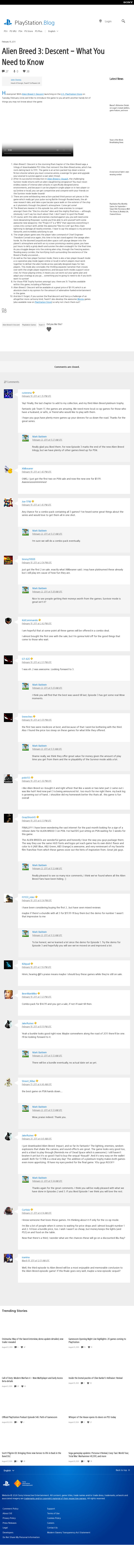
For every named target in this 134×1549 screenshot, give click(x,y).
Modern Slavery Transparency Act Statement (68, 1532)
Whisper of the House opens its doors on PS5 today (92, 1417)
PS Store (28, 31)
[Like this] (22, 1347)
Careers (50, 1522)
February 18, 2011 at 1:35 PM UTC (36, 395)
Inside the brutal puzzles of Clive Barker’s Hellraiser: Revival (95, 1377)
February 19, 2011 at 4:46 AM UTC (37, 1084)
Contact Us (52, 1527)
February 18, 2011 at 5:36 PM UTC (37, 780)
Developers (8, 1532)
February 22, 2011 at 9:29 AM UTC (47, 687)
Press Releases (9, 1522)
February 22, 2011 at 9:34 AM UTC (47, 1180)
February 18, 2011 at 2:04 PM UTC (37, 562)
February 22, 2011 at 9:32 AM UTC (47, 868)
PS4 (20, 31)
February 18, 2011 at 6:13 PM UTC (36, 820)
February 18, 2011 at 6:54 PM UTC (37, 900)
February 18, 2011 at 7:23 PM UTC (36, 996)
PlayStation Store (43, 302)
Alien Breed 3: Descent (33, 94)
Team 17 (42, 325)
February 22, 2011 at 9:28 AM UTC (47, 591)
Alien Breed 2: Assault (57, 178)
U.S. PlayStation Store (71, 94)
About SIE (7, 1513)
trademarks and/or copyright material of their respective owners (55, 1498)
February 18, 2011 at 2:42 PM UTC (37, 623)
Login (108, 21)
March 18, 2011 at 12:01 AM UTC (35, 1260)
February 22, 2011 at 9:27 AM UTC (47, 439)
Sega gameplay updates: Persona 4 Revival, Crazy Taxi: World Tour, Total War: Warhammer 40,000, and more (99, 1454)
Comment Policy (10, 1508)
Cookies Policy (54, 1518)
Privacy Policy (9, 1518)
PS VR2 (13, 31)
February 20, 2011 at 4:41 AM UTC (37, 1138)
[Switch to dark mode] (100, 21)
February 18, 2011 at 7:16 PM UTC (36, 967)
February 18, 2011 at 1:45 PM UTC (36, 504)
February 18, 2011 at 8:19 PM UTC (36, 1026)
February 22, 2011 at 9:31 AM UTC (47, 748)
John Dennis (16, 79)
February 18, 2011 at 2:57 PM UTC (37, 662)
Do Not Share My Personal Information (21, 1537)
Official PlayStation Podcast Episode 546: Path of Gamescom (29, 1417)
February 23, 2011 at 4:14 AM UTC (37, 1212)
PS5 (6, 31)
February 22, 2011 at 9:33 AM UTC (47, 1055)
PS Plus (38, 31)
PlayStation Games (29, 325)
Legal (5, 1527)
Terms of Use (53, 1513)
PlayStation (35, 22)
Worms (80, 299)
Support (51, 1508)
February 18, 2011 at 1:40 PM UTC (36, 471)
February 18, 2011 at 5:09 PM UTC (37, 719)
